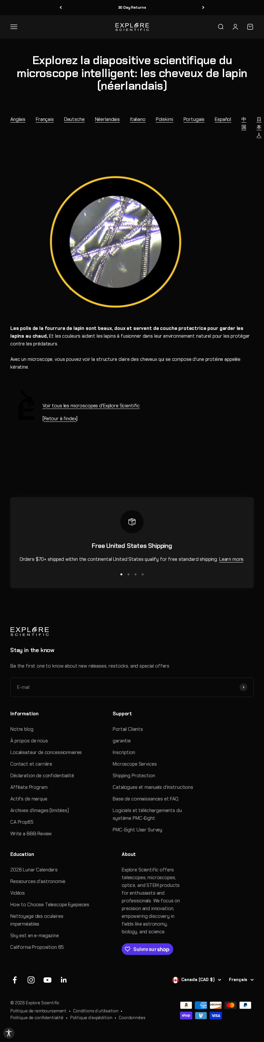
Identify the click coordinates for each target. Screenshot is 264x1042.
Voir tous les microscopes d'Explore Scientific (91, 405)
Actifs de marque (28, 799)
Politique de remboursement (38, 1011)
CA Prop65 (21, 822)
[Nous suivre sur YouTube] (47, 980)
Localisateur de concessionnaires (46, 752)
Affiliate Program (28, 787)
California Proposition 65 (37, 947)
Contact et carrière (31, 764)
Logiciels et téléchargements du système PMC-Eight (147, 814)
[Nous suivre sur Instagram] (31, 980)
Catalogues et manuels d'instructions (153, 787)
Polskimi (164, 119)
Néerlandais (107, 119)
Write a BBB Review (31, 833)
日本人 (259, 127)
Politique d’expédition (91, 1017)
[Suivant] (203, 8)
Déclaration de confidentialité (42, 775)
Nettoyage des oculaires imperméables (36, 920)
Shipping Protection (134, 775)
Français (45, 119)
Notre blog (21, 729)
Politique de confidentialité (36, 1017)
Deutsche (74, 119)
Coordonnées (132, 1017)
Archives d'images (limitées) (39, 810)
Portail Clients (128, 729)
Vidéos (17, 893)
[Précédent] (61, 8)
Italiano (138, 119)
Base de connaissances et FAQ (145, 799)
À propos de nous (29, 741)
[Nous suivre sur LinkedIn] (64, 980)
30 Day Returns (132, 7)
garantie (122, 741)
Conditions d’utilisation (95, 1011)
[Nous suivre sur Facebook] (14, 980)
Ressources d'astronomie (37, 881)
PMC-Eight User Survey (137, 830)
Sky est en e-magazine (34, 935)
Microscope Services (134, 764)
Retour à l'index (60, 418)
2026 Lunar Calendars (34, 870)
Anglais (17, 119)
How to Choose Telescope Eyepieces (49, 904)
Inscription (124, 752)
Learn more (231, 559)
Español (223, 119)
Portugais (194, 119)
